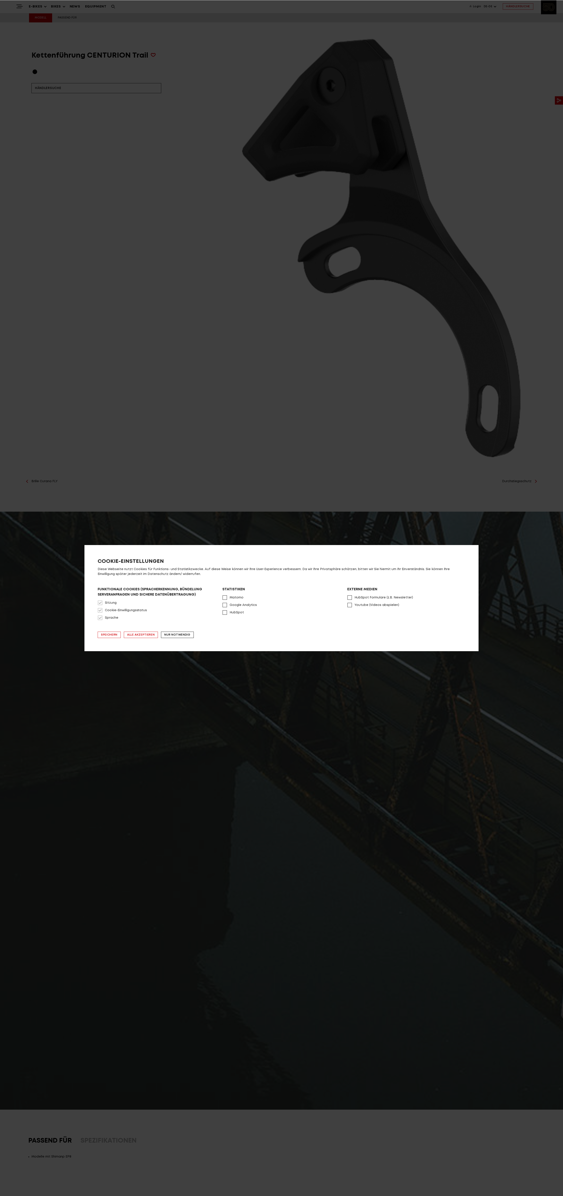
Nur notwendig (177, 634)
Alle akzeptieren (141, 634)
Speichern (109, 634)
